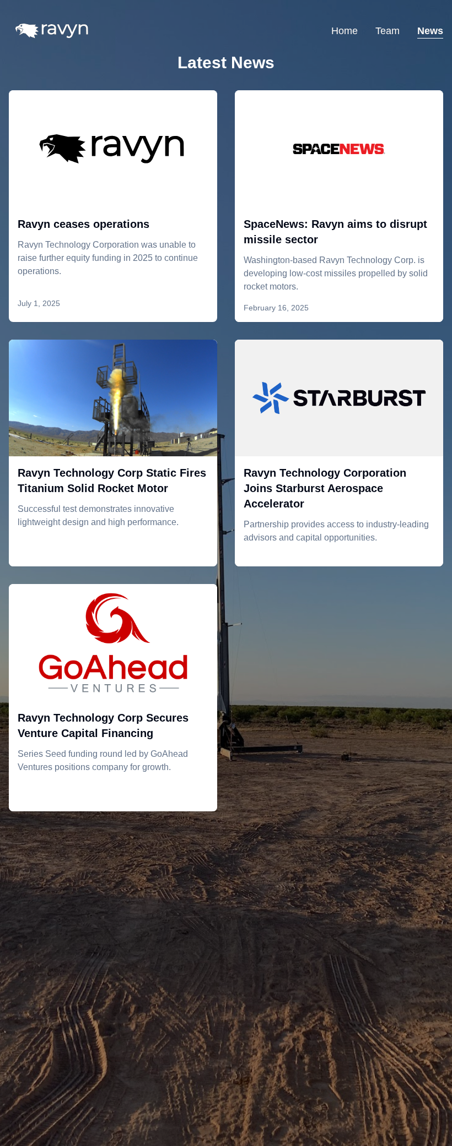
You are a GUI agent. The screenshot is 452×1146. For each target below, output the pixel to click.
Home (344, 30)
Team (387, 30)
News (430, 30)
